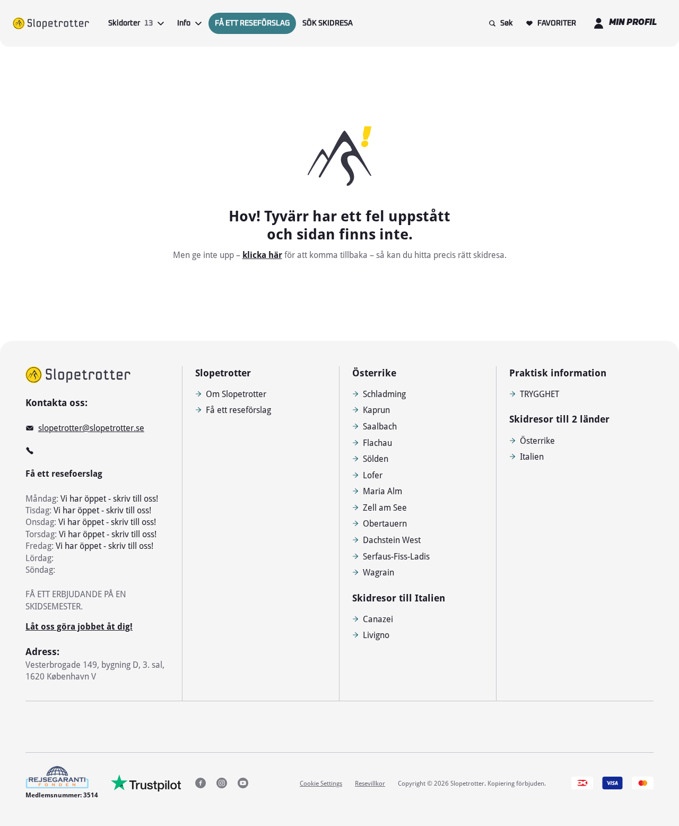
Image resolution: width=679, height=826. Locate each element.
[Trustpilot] (146, 783)
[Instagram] (221, 783)
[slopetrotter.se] (77, 374)
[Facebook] (200, 783)
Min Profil (633, 23)
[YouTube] (243, 783)
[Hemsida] (51, 23)
